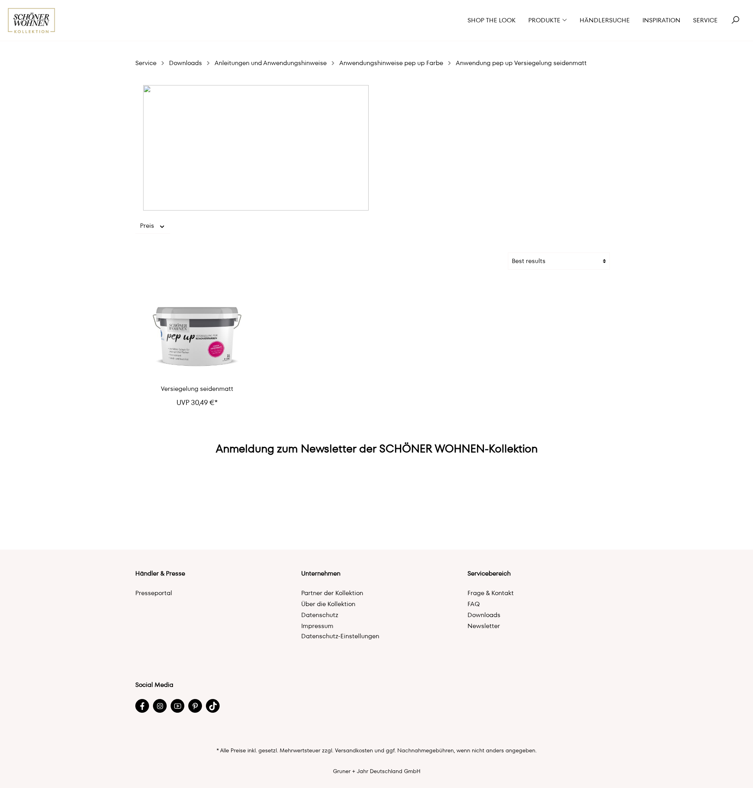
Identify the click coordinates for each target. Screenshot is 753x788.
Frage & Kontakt (490, 592)
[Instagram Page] (160, 706)
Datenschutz (319, 614)
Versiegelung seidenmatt (197, 389)
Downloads (483, 614)
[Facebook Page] (142, 706)
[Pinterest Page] (195, 706)
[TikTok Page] (213, 706)
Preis (148, 225)
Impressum (317, 625)
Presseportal (153, 592)
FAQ (473, 603)
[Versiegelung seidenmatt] (197, 331)
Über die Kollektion (328, 603)
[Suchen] (735, 20)
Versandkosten (354, 750)
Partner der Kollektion (332, 592)
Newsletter (483, 625)
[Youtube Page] (177, 706)
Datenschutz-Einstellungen (340, 636)
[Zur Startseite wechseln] (31, 20)
